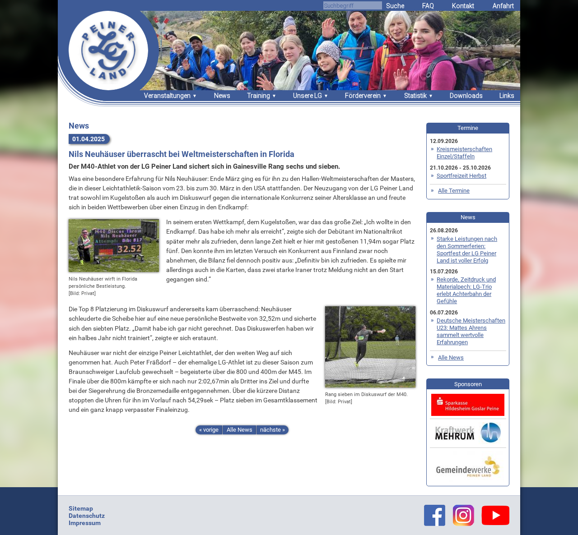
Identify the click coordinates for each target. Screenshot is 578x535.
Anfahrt (503, 5)
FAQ (428, 5)
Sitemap (81, 508)
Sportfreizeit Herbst (461, 175)
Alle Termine (454, 190)
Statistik (415, 95)
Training (258, 95)
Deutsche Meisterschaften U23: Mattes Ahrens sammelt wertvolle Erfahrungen (471, 331)
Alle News (239, 429)
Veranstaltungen (167, 95)
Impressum (85, 522)
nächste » (272, 429)
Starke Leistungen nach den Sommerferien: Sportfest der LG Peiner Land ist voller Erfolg (467, 249)
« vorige (209, 429)
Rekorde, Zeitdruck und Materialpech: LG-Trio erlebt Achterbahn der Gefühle (466, 290)
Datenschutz (87, 515)
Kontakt (463, 5)
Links (506, 95)
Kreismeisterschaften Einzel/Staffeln (464, 153)
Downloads (466, 95)
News (222, 95)
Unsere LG (307, 95)
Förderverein (363, 95)
